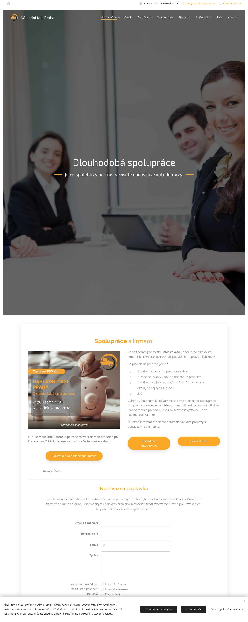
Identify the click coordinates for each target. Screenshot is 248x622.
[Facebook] (8, 4)
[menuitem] (111, 17)
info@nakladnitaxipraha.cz (200, 3)
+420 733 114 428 (232, 3)
